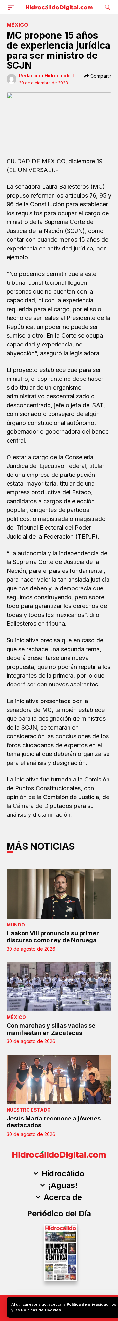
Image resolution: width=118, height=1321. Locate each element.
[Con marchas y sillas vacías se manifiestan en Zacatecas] (59, 986)
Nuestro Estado (29, 1110)
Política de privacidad (87, 1304)
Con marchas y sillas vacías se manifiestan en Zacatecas (51, 1029)
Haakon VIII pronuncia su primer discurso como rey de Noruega (53, 937)
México (17, 25)
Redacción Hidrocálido (45, 75)
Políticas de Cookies (41, 1310)
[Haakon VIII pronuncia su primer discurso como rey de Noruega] (59, 893)
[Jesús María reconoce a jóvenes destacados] (59, 1079)
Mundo (16, 924)
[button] (12, 7)
